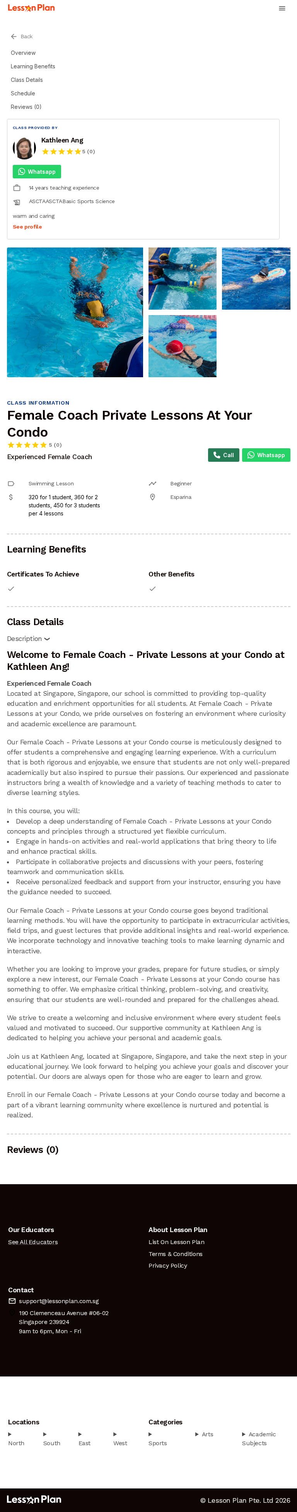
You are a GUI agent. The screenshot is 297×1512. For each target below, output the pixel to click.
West (120, 1443)
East (84, 1443)
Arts (207, 1434)
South (51, 1443)
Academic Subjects (259, 1439)
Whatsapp (42, 171)
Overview (23, 52)
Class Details (27, 79)
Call (228, 455)
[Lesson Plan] (31, 8)
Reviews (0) (26, 106)
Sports (157, 1443)
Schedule (23, 93)
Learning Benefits (33, 66)
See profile (27, 227)
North (16, 1443)
